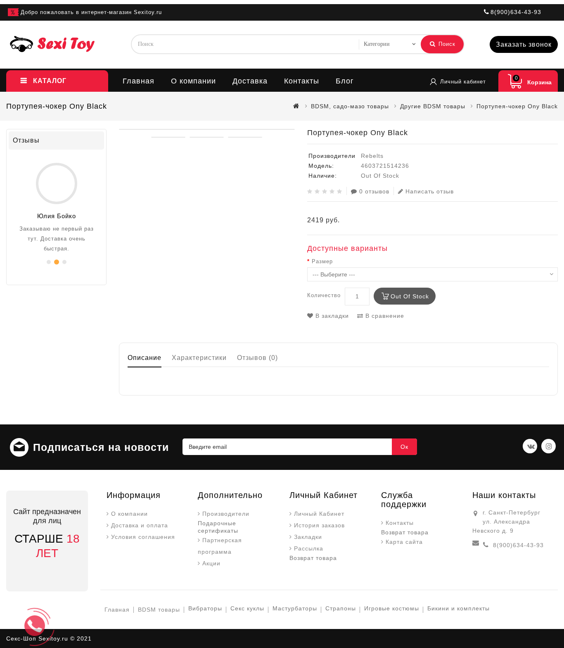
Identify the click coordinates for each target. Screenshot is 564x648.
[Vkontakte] (530, 446)
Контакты (301, 81)
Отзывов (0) (257, 357)
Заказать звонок (524, 44)
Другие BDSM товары (432, 106)
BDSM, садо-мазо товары (350, 106)
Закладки (308, 537)
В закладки (331, 315)
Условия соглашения (143, 537)
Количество (324, 295)
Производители (225, 513)
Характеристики (199, 357)
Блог (345, 81)
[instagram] (548, 446)
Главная (138, 81)
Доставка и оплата (139, 525)
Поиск (445, 44)
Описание (144, 357)
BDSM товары (159, 609)
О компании (193, 81)
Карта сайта (404, 541)
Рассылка (308, 548)
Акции (211, 563)
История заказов (319, 525)
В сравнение (383, 315)
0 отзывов (374, 191)
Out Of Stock (410, 296)
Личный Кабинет (319, 513)
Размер (322, 261)
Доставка (250, 81)
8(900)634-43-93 (518, 545)
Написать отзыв (429, 191)
